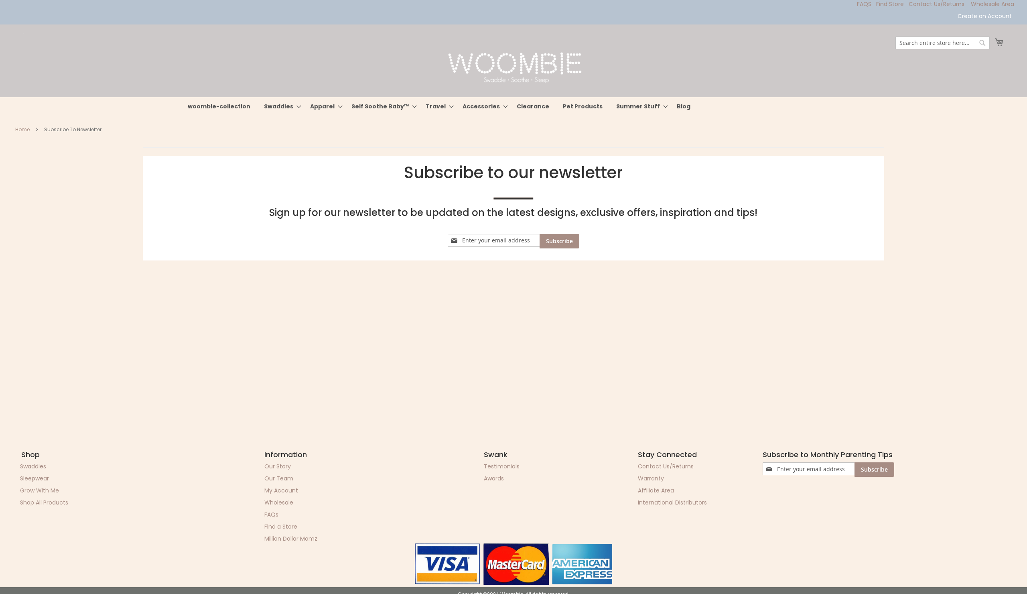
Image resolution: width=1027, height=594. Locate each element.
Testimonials (502, 466)
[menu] (513, 106)
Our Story (277, 466)
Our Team (278, 478)
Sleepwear (34, 478)
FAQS (864, 4)
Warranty (651, 478)
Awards (494, 478)
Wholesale (278, 502)
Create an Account (985, 16)
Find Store (890, 4)
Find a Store (280, 527)
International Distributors (672, 502)
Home (23, 129)
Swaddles (33, 466)
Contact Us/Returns (936, 4)
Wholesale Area (992, 4)
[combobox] (942, 43)
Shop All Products (44, 502)
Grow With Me (39, 490)
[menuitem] (219, 106)
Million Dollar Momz (290, 539)
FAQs (271, 515)
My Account (281, 490)
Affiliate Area (656, 490)
